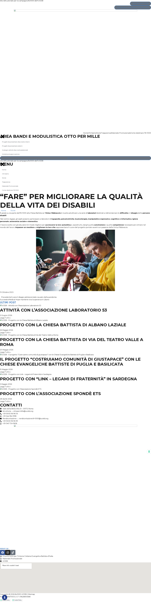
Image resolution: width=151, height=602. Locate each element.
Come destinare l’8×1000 (141, 133)
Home (85, 133)
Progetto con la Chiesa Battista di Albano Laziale (63, 324)
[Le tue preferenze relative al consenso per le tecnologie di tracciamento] (149, 451)
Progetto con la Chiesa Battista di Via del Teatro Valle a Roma (71, 342)
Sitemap (31, 594)
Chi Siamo (92, 133)
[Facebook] (2, 552)
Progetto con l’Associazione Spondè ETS (50, 393)
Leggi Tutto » (5, 318)
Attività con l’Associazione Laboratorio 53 (53, 310)
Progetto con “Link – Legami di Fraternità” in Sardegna (68, 378)
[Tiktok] (12, 552)
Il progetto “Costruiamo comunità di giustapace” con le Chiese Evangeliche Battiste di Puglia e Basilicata (70, 362)
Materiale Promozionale (121, 133)
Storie (98, 133)
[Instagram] (7, 552)
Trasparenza (106, 133)
